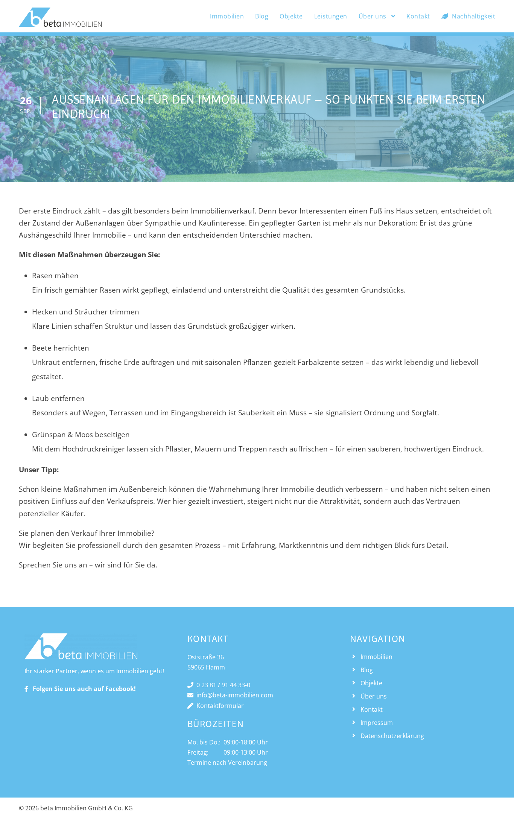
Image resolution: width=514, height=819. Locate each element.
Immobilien (227, 16)
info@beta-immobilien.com (233, 695)
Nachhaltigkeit (473, 16)
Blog (261, 16)
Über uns (372, 16)
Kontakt (418, 16)
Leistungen (330, 16)
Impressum (376, 722)
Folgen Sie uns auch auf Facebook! (82, 689)
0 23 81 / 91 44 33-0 (221, 685)
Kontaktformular (218, 706)
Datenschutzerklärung (392, 736)
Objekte (291, 16)
